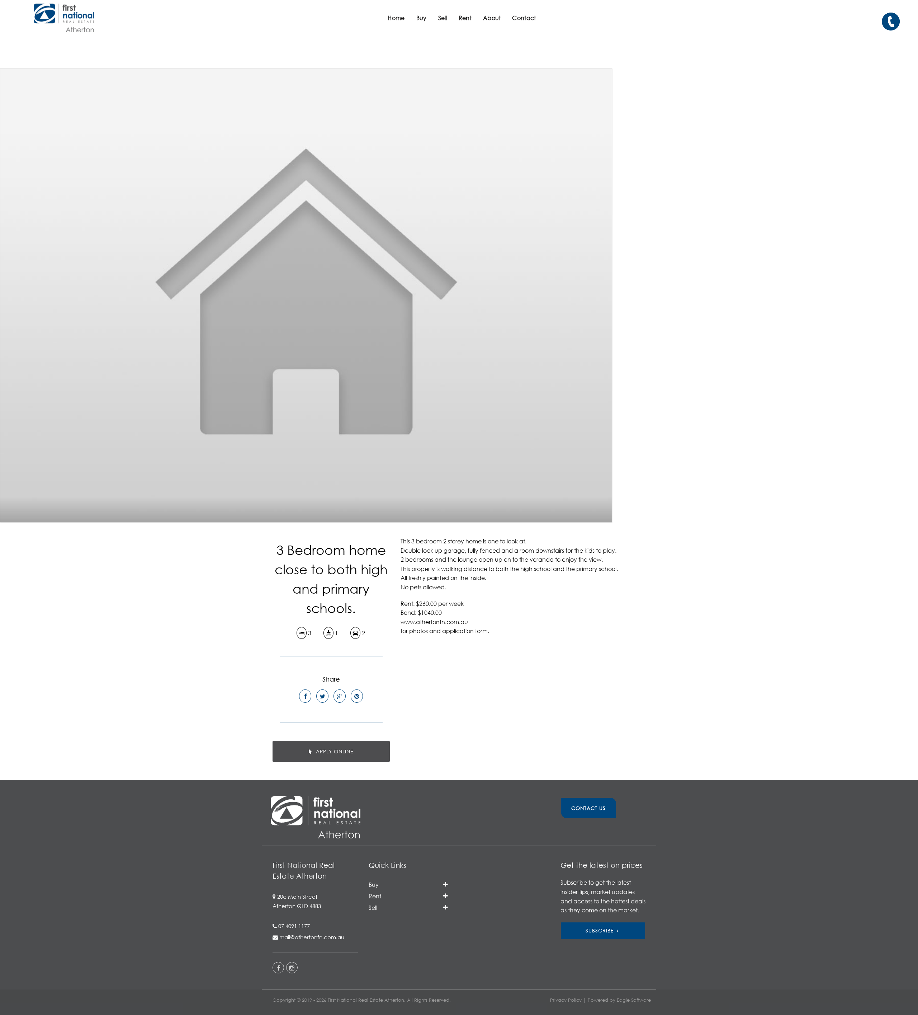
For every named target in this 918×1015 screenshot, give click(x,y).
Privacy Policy (566, 1000)
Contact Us (588, 808)
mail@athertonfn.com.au (311, 937)
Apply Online (334, 751)
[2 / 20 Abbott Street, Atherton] (306, 295)
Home (396, 18)
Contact (524, 18)
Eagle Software (634, 1000)
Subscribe (600, 930)
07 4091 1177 (294, 926)
